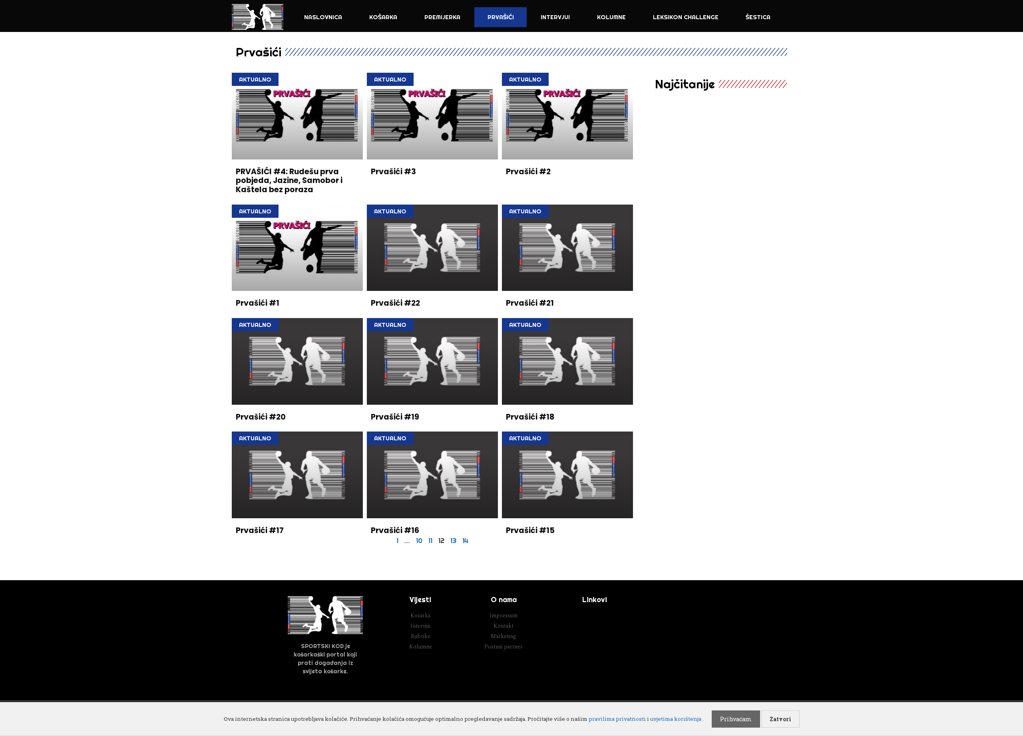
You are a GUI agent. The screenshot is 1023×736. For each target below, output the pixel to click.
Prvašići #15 (530, 530)
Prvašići (501, 17)
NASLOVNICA (323, 17)
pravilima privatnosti (617, 718)
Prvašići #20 (261, 417)
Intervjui (555, 17)
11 (430, 540)
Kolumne (611, 17)
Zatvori (780, 719)
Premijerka (442, 17)
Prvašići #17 (260, 530)
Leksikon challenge (685, 17)
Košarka (383, 17)
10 (419, 540)
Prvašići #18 (530, 417)
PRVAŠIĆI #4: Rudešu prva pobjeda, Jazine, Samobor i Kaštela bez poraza (289, 180)
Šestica (758, 17)
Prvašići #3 (393, 171)
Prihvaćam (736, 719)
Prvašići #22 (395, 303)
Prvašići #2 (528, 171)
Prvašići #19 (395, 417)
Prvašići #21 (530, 303)
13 (453, 540)
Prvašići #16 (395, 530)
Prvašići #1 (257, 303)
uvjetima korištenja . (677, 718)
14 (465, 540)
